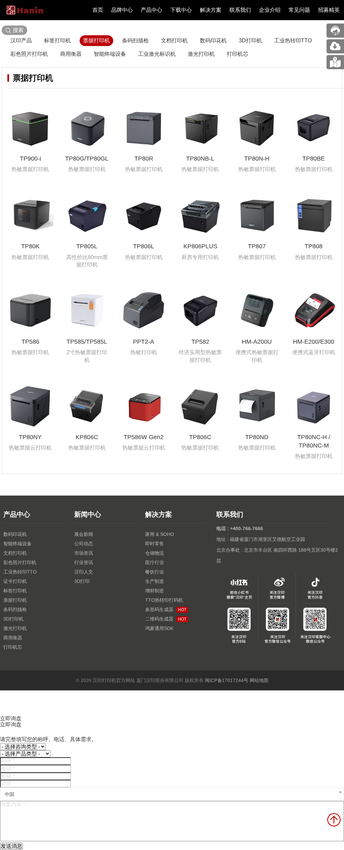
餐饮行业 (154, 572)
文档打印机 (174, 40)
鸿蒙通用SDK (159, 628)
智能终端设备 (110, 54)
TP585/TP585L (87, 341)
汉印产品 (21, 40)
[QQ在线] (335, 62)
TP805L (86, 246)
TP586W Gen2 (144, 437)
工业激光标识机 (157, 54)
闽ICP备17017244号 (226, 680)
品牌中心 (122, 10)
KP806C (87, 437)
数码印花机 (213, 40)
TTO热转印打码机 (164, 600)
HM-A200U (257, 341)
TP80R (143, 158)
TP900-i (30, 158)
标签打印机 (57, 40)
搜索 (18, 30)
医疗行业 (154, 562)
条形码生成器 (165, 609)
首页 (97, 10)
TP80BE (313, 158)
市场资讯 (83, 553)
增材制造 (154, 590)
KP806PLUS (200, 246)
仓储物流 (154, 553)
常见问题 (299, 10)
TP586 (30, 341)
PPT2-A (143, 341)
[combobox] (172, 794)
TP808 (313, 246)
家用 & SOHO (159, 534)
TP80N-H (256, 158)
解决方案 (210, 10)
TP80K (30, 246)
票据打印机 (96, 40)
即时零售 (154, 543)
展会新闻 (83, 534)
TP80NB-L (200, 158)
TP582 (200, 341)
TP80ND (256, 437)
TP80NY (30, 437)
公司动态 (83, 543)
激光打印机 (201, 54)
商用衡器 (71, 54)
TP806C (200, 437)
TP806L (143, 246)
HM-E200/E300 (313, 341)
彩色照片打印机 (29, 54)
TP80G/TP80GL (87, 158)
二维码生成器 (165, 619)
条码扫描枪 (135, 40)
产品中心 (151, 10)
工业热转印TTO (293, 40)
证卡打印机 (15, 581)
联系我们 (240, 10)
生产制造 (154, 581)
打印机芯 (237, 54)
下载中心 (181, 10)
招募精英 (329, 10)
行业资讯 (83, 562)
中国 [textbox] (9, 794)
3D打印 (82, 581)
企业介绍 (270, 10)
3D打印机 (250, 40)
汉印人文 (83, 572)
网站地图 (259, 680)
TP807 (257, 246)
